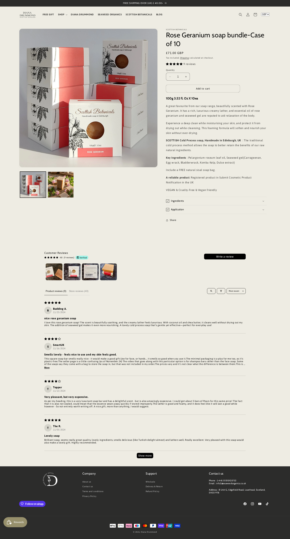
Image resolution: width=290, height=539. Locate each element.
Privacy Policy (89, 496)
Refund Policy (152, 491)
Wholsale (150, 482)
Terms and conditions (93, 491)
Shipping (184, 58)
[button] (62, 14)
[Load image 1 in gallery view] (33, 185)
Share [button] (173, 220)
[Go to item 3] (90, 271)
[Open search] (211, 291)
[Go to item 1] (54, 271)
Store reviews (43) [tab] (78, 291)
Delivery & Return (154, 486)
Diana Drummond (149, 532)
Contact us (87, 486)
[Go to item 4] (108, 271)
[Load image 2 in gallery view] (61, 185)
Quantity (170, 70)
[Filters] (221, 291)
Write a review (225, 256)
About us (86, 482)
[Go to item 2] (72, 271)
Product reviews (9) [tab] (56, 291)
